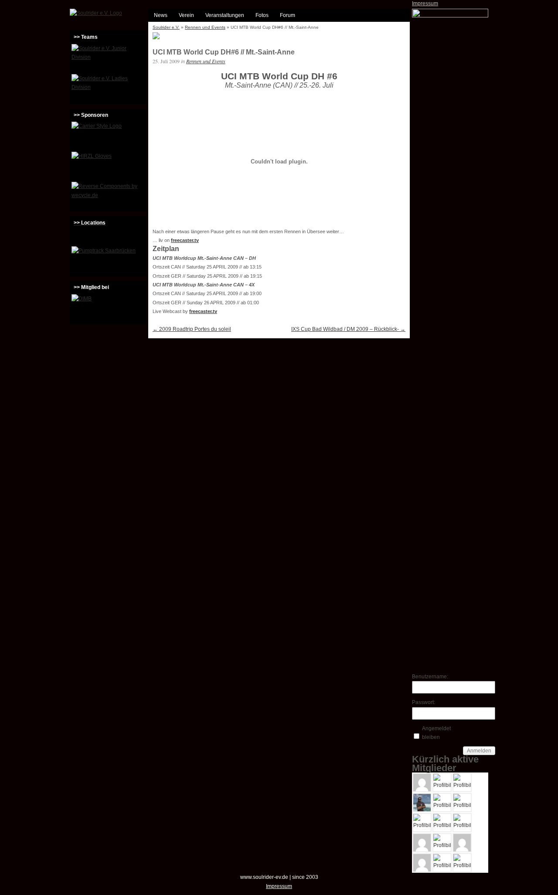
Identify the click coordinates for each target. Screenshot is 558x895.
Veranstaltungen (224, 15)
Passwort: (423, 702)
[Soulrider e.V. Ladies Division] (107, 88)
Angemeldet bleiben (436, 732)
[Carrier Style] (107, 136)
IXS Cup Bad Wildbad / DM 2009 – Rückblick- (348, 329)
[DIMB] (107, 308)
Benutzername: (427, 677)
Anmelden (479, 751)
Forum (287, 15)
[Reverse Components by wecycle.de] (107, 196)
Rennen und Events (205, 27)
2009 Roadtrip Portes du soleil (192, 329)
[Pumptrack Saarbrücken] (107, 260)
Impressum (425, 3)
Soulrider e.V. (166, 27)
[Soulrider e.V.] (96, 13)
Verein (186, 15)
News (160, 15)
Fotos (262, 15)
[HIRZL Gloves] (107, 166)
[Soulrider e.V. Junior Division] (107, 58)
